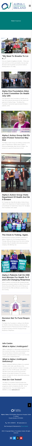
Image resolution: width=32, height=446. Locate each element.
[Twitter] (14, 438)
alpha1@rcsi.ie (16, 389)
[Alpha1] (13, 5)
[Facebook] (11, 438)
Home (13, 20)
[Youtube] (21, 438)
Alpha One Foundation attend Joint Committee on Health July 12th (15, 93)
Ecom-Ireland (24, 426)
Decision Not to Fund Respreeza (16, 319)
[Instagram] (17, 438)
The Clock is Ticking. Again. (15, 235)
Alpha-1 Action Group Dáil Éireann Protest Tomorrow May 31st (16, 137)
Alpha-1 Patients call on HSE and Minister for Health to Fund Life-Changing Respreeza (16, 277)
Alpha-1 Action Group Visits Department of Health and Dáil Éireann (16, 197)
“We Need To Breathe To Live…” (15, 57)
